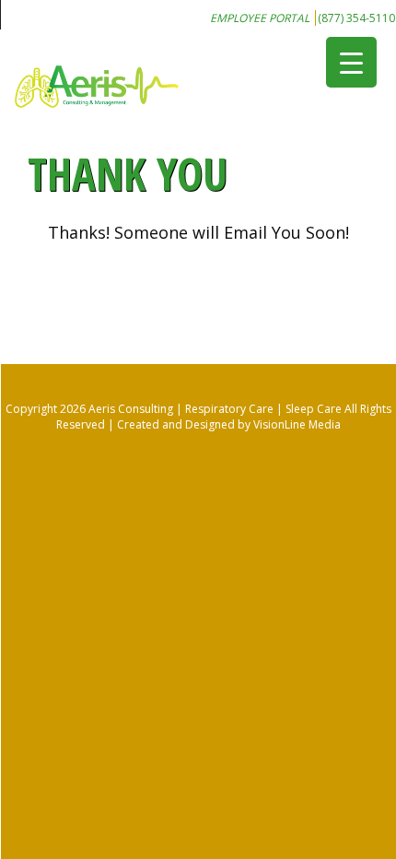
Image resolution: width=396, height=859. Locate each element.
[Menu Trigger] (351, 62)
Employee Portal (259, 18)
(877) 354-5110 (356, 18)
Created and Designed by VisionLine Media (229, 424)
